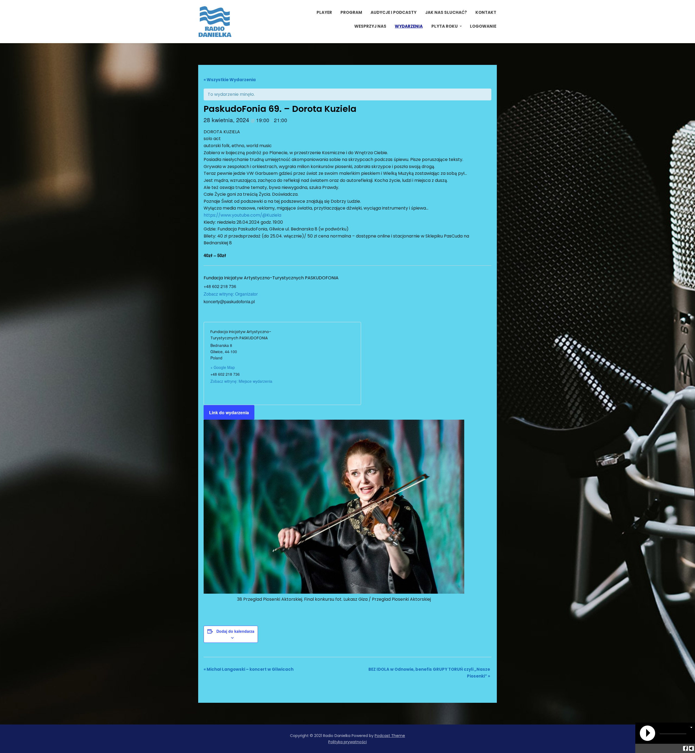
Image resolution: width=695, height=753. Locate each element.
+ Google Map (222, 367)
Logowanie (483, 26)
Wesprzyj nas (370, 26)
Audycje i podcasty (393, 12)
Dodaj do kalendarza (235, 631)
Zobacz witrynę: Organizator (231, 294)
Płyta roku (444, 26)
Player (324, 12)
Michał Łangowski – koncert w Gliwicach (248, 669)
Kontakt (485, 12)
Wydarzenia (409, 26)
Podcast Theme (390, 735)
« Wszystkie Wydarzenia (230, 80)
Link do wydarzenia (229, 412)
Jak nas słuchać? (446, 12)
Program (351, 12)
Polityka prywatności (347, 742)
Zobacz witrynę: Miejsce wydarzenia (241, 381)
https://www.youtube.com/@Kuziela (242, 215)
